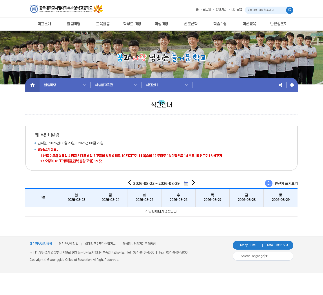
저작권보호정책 (68, 244)
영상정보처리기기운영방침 (139, 244)
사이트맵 (236, 9)
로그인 (207, 9)
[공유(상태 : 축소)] (280, 85)
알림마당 (50, 85)
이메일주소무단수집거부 (100, 244)
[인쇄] (292, 85)
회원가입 (221, 9)
